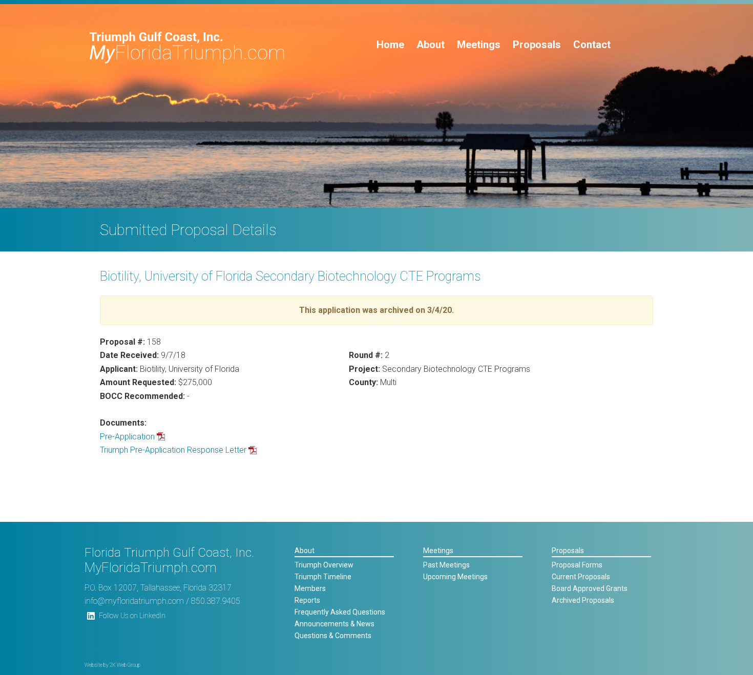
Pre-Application (127, 436)
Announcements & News (334, 624)
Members (310, 588)
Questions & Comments (333, 635)
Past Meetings (446, 565)
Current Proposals (581, 577)
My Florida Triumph (187, 48)
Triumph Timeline (323, 577)
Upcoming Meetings (455, 577)
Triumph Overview (324, 565)
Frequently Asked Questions (340, 612)
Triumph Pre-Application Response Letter (173, 450)
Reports (307, 600)
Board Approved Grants (590, 588)
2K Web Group (125, 665)
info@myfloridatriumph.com (134, 601)
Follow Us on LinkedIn (132, 615)
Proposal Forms (577, 565)
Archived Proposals (583, 600)
